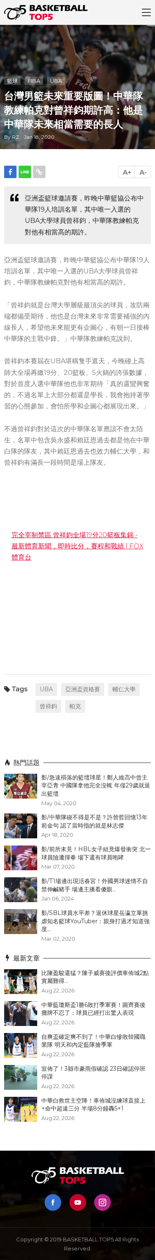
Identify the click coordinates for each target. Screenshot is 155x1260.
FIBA (34, 80)
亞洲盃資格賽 (82, 689)
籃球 (12, 80)
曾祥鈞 (48, 706)
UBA (56, 80)
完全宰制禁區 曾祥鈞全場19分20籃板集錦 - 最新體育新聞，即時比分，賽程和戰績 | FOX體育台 (77, 546)
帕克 (75, 706)
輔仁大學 (124, 689)
